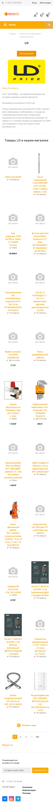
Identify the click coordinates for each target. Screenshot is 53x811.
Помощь (26, 793)
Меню (12, 25)
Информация (29, 790)
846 (37, 737)
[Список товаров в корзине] (49, 16)
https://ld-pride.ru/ (10, 88)
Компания (27, 787)
